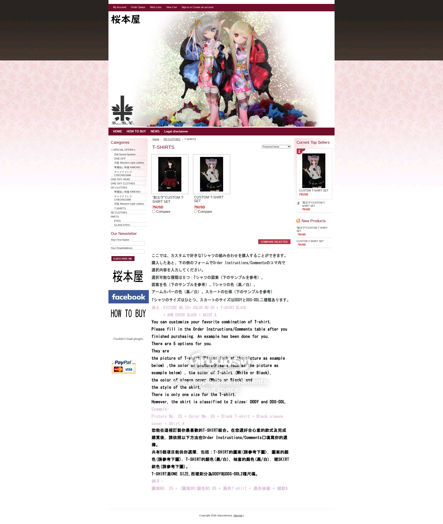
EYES (117, 220)
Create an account (203, 7)
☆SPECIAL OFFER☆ (124, 149)
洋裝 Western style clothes (129, 162)
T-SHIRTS (120, 208)
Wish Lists (156, 7)
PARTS (115, 216)
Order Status (138, 7)
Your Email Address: (122, 248)
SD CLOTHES (119, 212)
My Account (119, 7)
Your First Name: (120, 239)
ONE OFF (120, 158)
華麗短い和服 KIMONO (127, 167)
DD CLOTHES (119, 187)
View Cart (171, 7)
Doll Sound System (124, 154)
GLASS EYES (122, 225)
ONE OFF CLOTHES (123, 183)
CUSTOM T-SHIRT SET (313, 190)
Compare (163, 211)
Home (156, 139)
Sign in (185, 7)
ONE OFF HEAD (120, 179)
